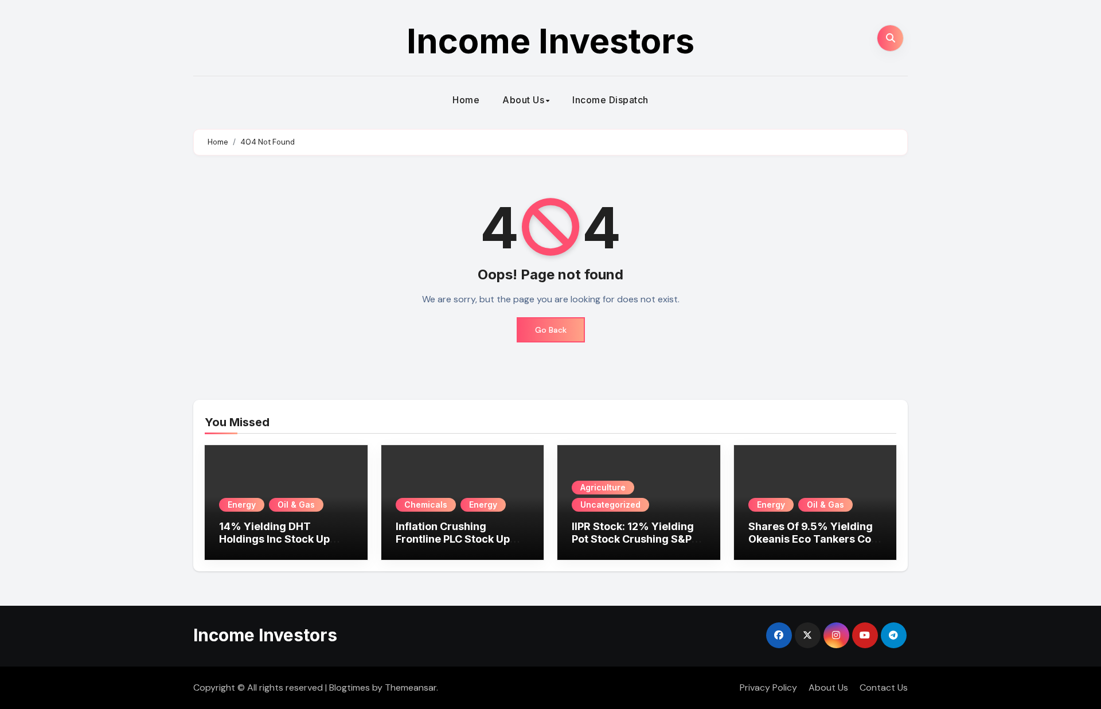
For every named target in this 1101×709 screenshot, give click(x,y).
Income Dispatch (610, 100)
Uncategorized (610, 504)
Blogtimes (349, 687)
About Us (523, 100)
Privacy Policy (768, 687)
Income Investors (550, 40)
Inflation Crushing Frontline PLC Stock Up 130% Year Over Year (453, 538)
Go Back (551, 330)
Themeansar (410, 687)
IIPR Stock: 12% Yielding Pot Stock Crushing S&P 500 (633, 538)
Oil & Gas (296, 504)
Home (465, 100)
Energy (242, 504)
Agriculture (603, 487)
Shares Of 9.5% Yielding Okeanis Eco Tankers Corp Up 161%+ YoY (815, 538)
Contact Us (884, 687)
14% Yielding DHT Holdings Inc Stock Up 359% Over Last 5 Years (281, 538)
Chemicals (425, 504)
